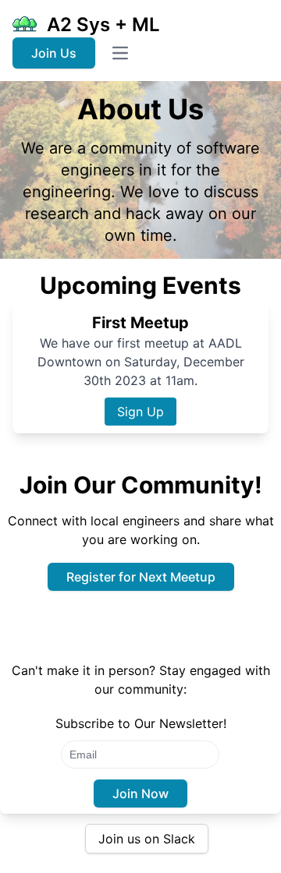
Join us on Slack (146, 838)
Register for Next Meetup (140, 577)
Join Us (53, 53)
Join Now (140, 793)
